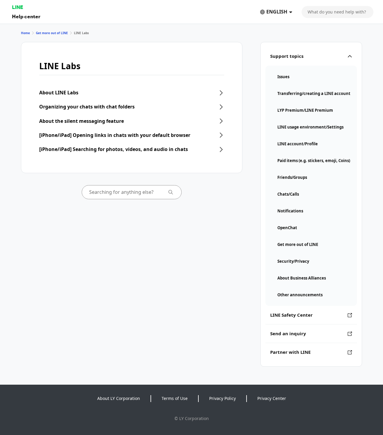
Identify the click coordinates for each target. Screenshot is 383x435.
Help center (26, 16)
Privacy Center (271, 398)
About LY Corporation (118, 398)
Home (25, 33)
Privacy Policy (222, 398)
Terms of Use (175, 398)
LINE (17, 7)
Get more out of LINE (52, 33)
